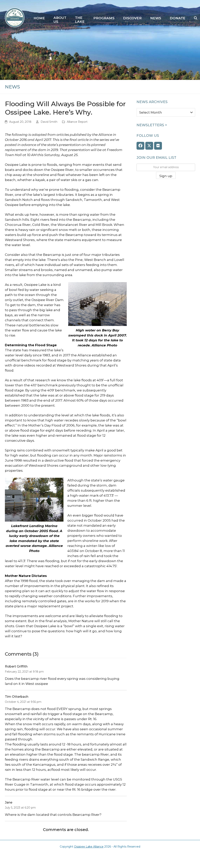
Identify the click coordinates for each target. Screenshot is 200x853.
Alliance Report (77, 122)
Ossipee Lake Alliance (89, 846)
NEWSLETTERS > (152, 125)
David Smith (49, 122)
